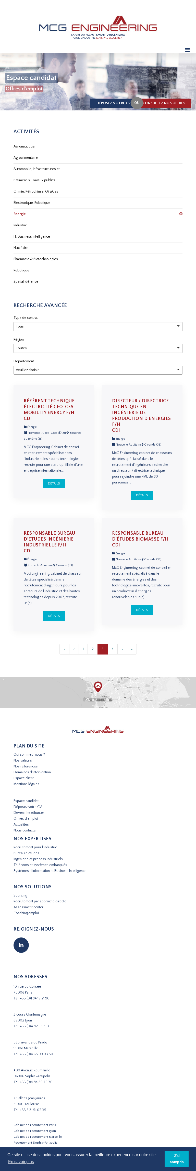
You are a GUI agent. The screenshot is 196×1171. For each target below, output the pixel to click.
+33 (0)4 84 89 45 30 (36, 1082)
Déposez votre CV (113, 103)
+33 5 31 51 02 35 (33, 1110)
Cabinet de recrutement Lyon (35, 1131)
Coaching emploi (26, 913)
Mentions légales (26, 784)
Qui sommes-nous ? (29, 755)
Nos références (26, 766)
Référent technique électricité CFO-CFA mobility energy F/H (49, 406)
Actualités (21, 824)
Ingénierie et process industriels (38, 859)
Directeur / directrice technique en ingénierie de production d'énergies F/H (141, 412)
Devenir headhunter (29, 813)
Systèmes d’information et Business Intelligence (50, 871)
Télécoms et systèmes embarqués (40, 865)
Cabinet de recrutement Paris (35, 1125)
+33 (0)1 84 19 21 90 (35, 998)
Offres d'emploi (26, 819)
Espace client (24, 778)
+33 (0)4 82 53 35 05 (36, 1026)
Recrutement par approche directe (40, 901)
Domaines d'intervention (32, 772)
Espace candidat (26, 801)
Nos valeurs (23, 760)
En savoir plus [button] (21, 1161)
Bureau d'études (26, 853)
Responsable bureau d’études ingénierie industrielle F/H (49, 539)
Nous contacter (25, 830)
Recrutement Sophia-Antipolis (35, 1142)
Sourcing (20, 895)
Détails (54, 483)
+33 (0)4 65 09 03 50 (36, 1054)
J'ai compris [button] (177, 1159)
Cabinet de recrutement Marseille (38, 1136)
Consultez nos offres (164, 103)
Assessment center (28, 907)
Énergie (32, 427)
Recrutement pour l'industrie (35, 847)
